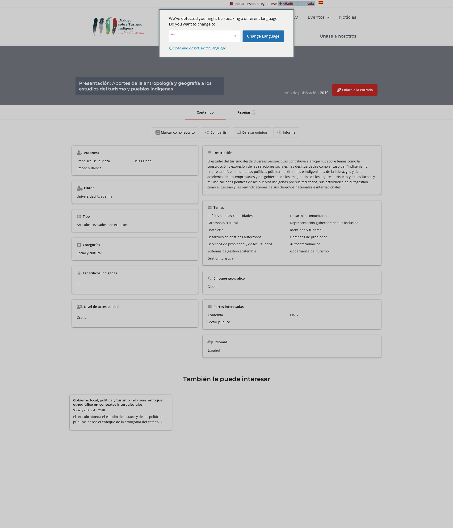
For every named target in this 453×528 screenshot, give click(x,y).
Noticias (347, 17)
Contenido (205, 112)
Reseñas (246, 112)
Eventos (316, 17)
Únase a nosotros (338, 36)
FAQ (293, 17)
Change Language (263, 36)
